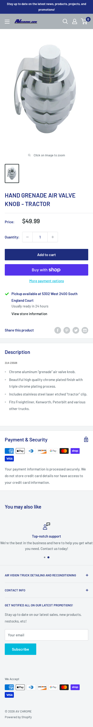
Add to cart (46, 254)
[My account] (74, 21)
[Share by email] (85, 330)
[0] (84, 21)
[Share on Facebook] (57, 330)
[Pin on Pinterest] (66, 330)
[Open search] (65, 21)
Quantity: (12, 237)
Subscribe (20, 649)
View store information (29, 314)
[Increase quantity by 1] (53, 237)
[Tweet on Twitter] (75, 330)
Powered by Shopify (18, 717)
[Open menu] (7, 22)
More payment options (46, 281)
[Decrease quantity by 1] (27, 237)
